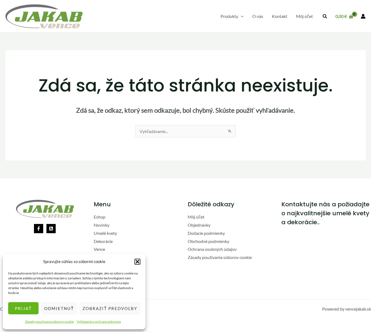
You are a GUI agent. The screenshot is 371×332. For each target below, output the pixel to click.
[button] (137, 261)
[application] (241, 16)
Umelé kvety (105, 233)
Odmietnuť (59, 308)
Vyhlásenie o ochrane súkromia (99, 322)
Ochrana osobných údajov (212, 249)
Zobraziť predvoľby (110, 308)
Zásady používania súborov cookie (49, 322)
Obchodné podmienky (208, 241)
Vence (99, 249)
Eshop (99, 216)
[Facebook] (38, 228)
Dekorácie (103, 241)
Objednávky (199, 224)
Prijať (23, 308)
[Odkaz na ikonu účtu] (363, 16)
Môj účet (196, 216)
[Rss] (51, 228)
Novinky (101, 224)
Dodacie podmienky (206, 233)
